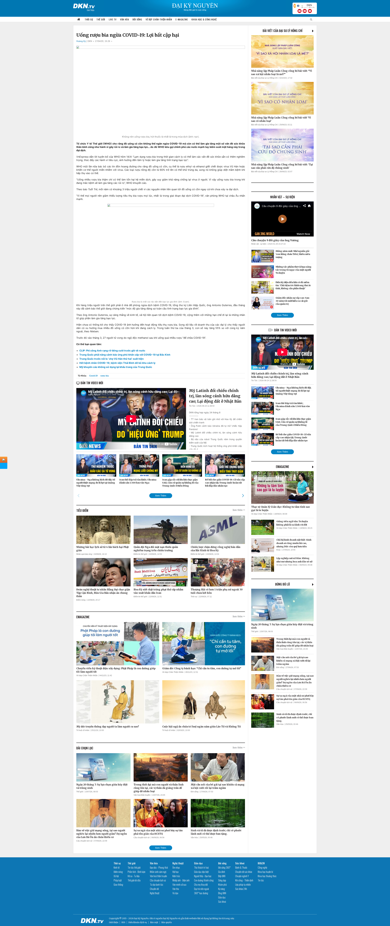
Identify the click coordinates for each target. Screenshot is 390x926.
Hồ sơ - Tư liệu (134, 876)
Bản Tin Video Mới (285, 330)
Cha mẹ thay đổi (201, 884)
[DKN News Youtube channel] (299, 11)
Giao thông (118, 884)
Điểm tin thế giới (140, 554)
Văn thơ (175, 889)
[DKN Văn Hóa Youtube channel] (310, 11)
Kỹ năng (221, 889)
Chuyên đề (154, 889)
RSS (123, 922)
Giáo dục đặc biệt (201, 872)
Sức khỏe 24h (241, 889)
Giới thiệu (113, 922)
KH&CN (261, 863)
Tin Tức (192, 406)
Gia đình (221, 872)
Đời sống (137, 19)
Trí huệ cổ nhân (82, 730)
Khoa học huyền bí (265, 872)
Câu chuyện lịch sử (84, 841)
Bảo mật (154, 922)
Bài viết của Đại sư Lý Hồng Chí (282, 30)
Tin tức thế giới (134, 867)
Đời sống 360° (224, 867)
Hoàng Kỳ (81, 41)
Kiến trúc (176, 876)
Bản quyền (166, 922)
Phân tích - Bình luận (136, 872)
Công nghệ (262, 867)
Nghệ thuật (154, 893)
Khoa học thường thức (267, 876)
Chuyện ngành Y (242, 876)
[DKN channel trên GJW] (308, 6)
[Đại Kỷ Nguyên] (84, 5)
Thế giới (100, 19)
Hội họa (175, 872)
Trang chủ (78, 19)
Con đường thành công (204, 880)
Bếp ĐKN (221, 876)
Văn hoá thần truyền (142, 795)
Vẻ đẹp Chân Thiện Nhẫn (87, 675)
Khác (278, 550)
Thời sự (89, 19)
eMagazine (282, 466)
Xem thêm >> (239, 510)
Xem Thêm (160, 495)
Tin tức (261, 880)
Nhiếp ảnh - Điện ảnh (181, 880)
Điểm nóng (80, 600)
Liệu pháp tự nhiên (243, 884)
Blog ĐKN (222, 893)
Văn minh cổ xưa (179, 884)
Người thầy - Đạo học (202, 876)
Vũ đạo (175, 893)
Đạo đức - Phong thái (159, 867)
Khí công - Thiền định (244, 880)
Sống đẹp (222, 880)
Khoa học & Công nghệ (203, 19)
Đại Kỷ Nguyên (170, 918)
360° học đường (201, 893)
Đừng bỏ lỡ (282, 584)
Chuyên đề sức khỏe (243, 872)
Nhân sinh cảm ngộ (158, 872)
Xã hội (116, 876)
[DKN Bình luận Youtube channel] (305, 11)
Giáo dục (198, 863)
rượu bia (104, 376)
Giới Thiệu (90, 10)
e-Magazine (182, 19)
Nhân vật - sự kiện (258, 244)
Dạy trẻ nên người (201, 889)
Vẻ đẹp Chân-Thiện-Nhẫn (159, 19)
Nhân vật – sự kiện (282, 197)
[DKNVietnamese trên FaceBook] (298, 6)
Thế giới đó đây (134, 880)
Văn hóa (124, 19)
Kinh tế (116, 867)
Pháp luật (118, 880)
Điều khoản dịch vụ (137, 922)
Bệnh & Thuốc (241, 867)
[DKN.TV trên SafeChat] (295, 6)
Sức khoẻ (222, 901)
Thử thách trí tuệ (201, 867)
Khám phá (222, 884)
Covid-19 (93, 376)
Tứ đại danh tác (156, 884)
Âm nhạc (176, 867)
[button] (243, 495)
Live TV (112, 19)
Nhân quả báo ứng (84, 554)
